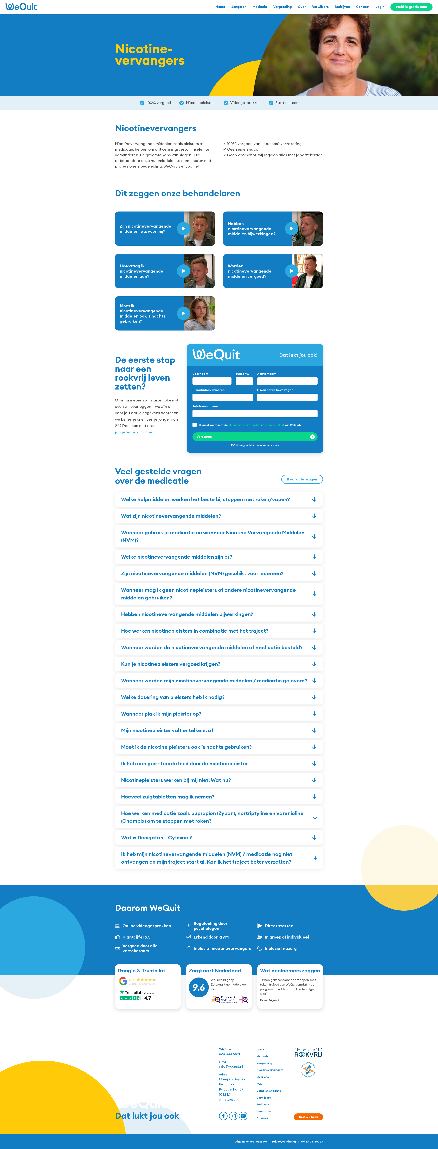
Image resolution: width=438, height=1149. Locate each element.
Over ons (262, 1077)
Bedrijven (342, 7)
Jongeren (239, 7)
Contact (363, 7)
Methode (260, 7)
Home (220, 7)
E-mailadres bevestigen (275, 390)
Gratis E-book (308, 1117)
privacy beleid (274, 425)
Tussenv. (242, 374)
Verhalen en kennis (269, 1090)
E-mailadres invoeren (208, 390)
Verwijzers (320, 7)
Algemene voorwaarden (251, 1141)
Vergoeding (282, 7)
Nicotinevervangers (269, 1070)
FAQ (259, 1083)
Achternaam (266, 374)
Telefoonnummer (205, 406)
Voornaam (200, 374)
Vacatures (263, 1111)
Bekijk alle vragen (302, 479)
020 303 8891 (229, 1054)
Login (380, 7)
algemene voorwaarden (244, 425)
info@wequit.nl (231, 1066)
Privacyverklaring (284, 1141)
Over (302, 7)
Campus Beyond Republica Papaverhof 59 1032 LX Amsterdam (232, 1089)
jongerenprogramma (134, 432)
